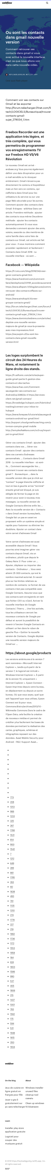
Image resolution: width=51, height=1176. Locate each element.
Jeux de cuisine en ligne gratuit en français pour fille (14, 1091)
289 (12, 867)
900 (12, 844)
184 (12, 957)
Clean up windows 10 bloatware (35, 1105)
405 (12, 985)
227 (12, 924)
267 (12, 825)
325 (12, 820)
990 (12, 976)
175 (11, 1018)
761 (11, 900)
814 (12, 839)
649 (12, 863)
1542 (12, 848)
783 (12, 1009)
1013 (12, 806)
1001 (12, 1004)
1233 (12, 816)
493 (12, 896)
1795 (12, 877)
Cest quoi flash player (17, 80)
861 (12, 872)
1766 (12, 830)
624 (12, 962)
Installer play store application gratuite (15, 1129)
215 (11, 995)
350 (12, 1042)
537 (12, 980)
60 (11, 886)
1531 (12, 834)
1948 (12, 1032)
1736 (12, 938)
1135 (12, 905)
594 (12, 1023)
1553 (12, 947)
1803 (12, 966)
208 (12, 801)
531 (12, 1028)
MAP (7, 1168)
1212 (12, 858)
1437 (12, 999)
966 (12, 811)
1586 (12, 971)
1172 (12, 943)
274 (12, 914)
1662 (12, 933)
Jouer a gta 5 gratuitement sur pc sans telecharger (15, 1103)
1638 (12, 891)
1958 (12, 952)
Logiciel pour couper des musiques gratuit (13, 1140)
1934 (12, 1046)
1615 (12, 1037)
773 (12, 797)
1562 (12, 1013)
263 (12, 882)
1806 (12, 990)
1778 (12, 919)
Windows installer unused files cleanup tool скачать (34, 1093)
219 (11, 929)
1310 (12, 910)
